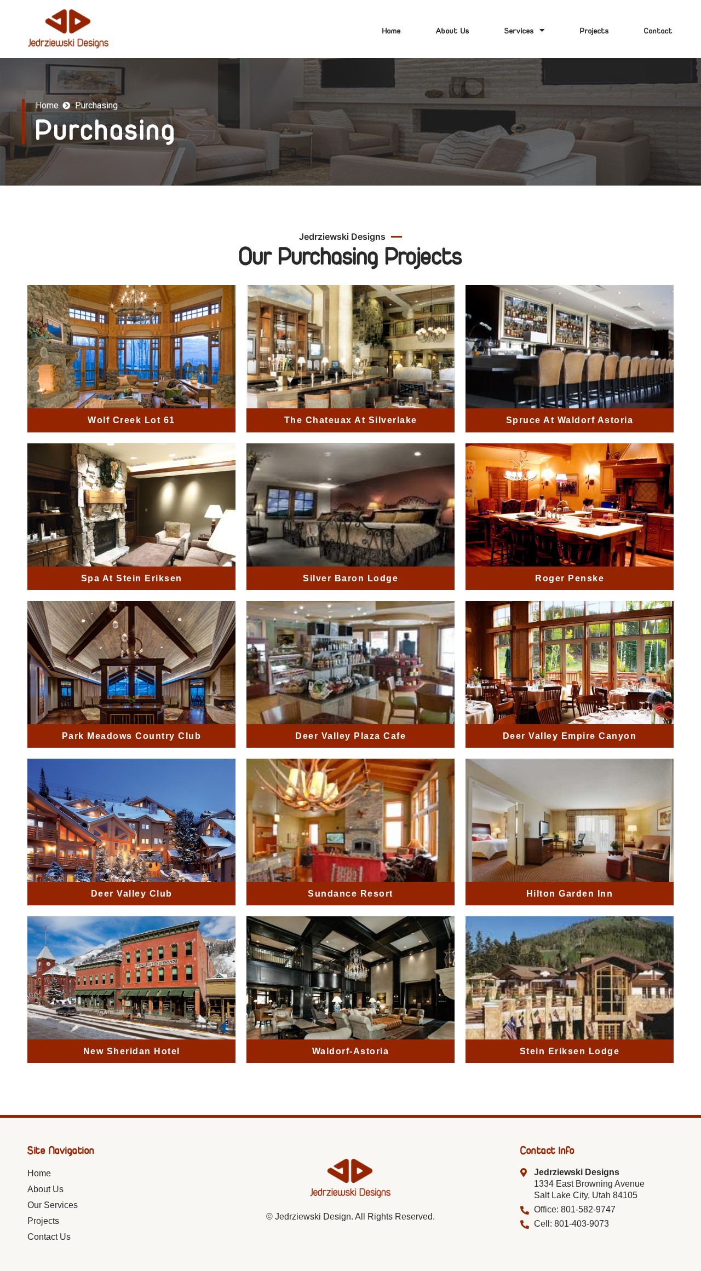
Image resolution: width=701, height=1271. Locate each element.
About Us (452, 31)
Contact (658, 31)
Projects (594, 31)
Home (391, 31)
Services (519, 31)
